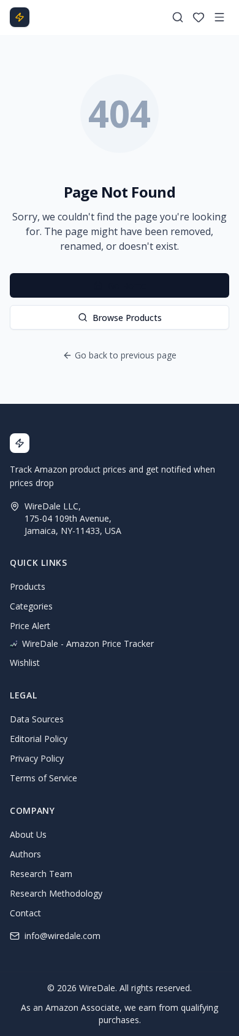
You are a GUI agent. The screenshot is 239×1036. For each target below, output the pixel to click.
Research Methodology (56, 893)
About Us (28, 834)
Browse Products (127, 317)
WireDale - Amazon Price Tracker (88, 643)
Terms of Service (43, 778)
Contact (25, 913)
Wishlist (25, 662)
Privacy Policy (37, 758)
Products (27, 586)
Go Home (127, 286)
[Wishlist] (198, 17)
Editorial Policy (38, 738)
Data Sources (37, 719)
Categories (31, 606)
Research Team (41, 873)
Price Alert (30, 626)
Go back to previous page (125, 355)
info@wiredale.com (63, 935)
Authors (25, 854)
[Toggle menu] (219, 17)
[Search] (178, 17)
